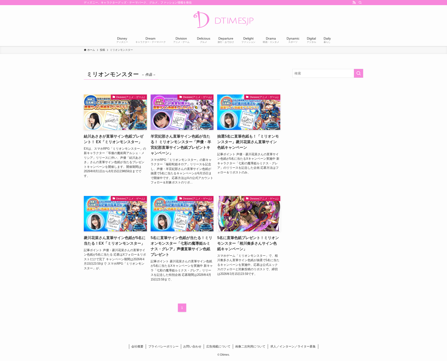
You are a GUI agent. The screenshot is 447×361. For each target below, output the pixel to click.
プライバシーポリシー (163, 346)
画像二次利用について (250, 346)
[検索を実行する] (358, 73)
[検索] (360, 2)
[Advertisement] (327, 115)
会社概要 (137, 346)
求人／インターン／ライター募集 (293, 346)
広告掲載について (218, 346)
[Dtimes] (223, 20)
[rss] (354, 2)
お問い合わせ (192, 346)
